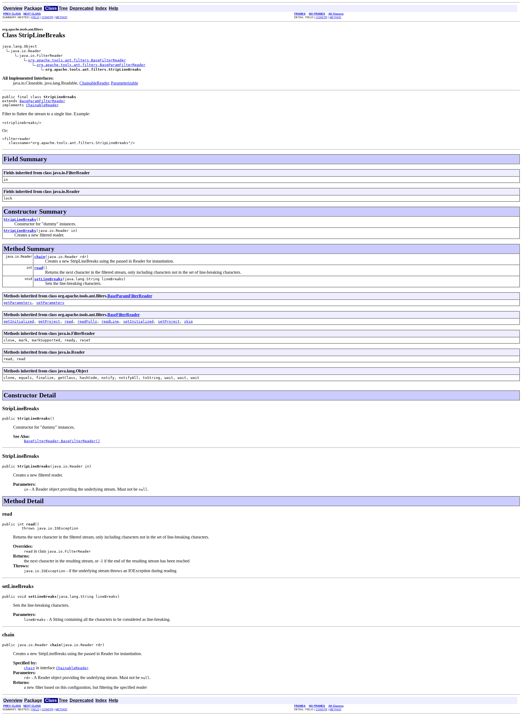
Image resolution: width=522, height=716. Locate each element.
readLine (110, 321)
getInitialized (19, 321)
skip (188, 321)
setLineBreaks (48, 279)
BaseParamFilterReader (42, 101)
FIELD (35, 17)
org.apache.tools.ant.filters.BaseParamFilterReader (91, 65)
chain (39, 257)
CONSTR (47, 17)
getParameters (18, 303)
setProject (169, 321)
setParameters (50, 303)
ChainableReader (94, 83)
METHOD (61, 17)
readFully (87, 321)
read (38, 268)
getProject (49, 321)
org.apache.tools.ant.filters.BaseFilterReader (77, 60)
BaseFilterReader (123, 314)
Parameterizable (124, 83)
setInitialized (138, 321)
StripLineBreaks (20, 219)
